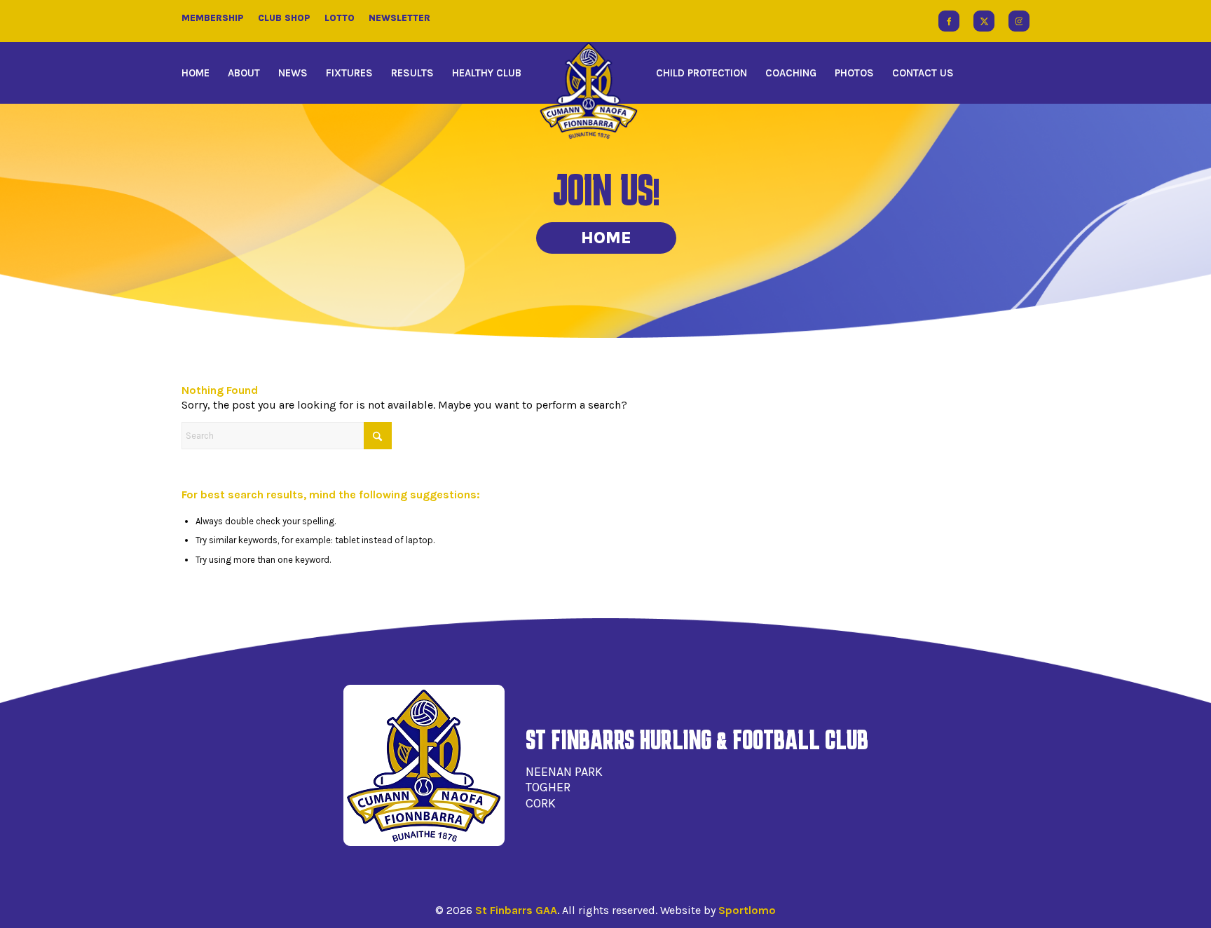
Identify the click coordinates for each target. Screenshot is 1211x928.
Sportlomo (747, 910)
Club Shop (284, 17)
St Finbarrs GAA (516, 910)
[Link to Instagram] (1018, 21)
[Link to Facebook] (948, 21)
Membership (213, 17)
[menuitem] (200, 73)
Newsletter (399, 17)
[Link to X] (983, 21)
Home (606, 237)
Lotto (339, 17)
